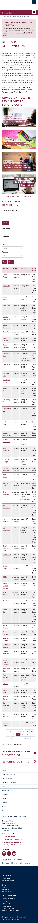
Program (5, 236)
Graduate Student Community (14, 842)
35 (23, 735)
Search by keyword (9, 210)
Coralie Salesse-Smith (5, 548)
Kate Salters (7, 601)
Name (5, 268)
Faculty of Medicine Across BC (12, 910)
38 (12, 738)
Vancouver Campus (8, 898)
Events (4, 885)
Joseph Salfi (7, 555)
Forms (4, 798)
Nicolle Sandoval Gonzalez (6, 662)
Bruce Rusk (6, 332)
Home (4, 770)
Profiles (21, 863)
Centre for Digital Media (9, 908)
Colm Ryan (6, 364)
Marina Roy (6, 286)
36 (28, 735)
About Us (5, 807)
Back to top (6, 863)
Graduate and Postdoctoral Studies (19, 817)
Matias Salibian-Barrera (5, 586)
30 (28, 731)
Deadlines (5, 794)
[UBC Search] (34, 2)
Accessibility (15, 919)
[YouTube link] (14, 853)
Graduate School (6, 16)
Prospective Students (16, 16)
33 (13, 735)
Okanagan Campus (8, 901)
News (4, 883)
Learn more (26, 70)
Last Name (6, 228)
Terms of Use (21, 917)
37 (33, 735)
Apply (4, 811)
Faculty (25, 268)
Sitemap (14, 863)
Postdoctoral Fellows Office (13, 839)
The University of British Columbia (14, 4)
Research (28, 863)
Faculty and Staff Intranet (12, 845)
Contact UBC (6, 878)
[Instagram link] (4, 853)
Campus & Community (9, 782)
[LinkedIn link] (9, 853)
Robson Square (7, 906)
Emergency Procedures (8, 917)
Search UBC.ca (7, 891)
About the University (8, 881)
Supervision (5, 790)
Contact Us (5, 830)
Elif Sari (5, 684)
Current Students (7, 778)
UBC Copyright (6, 919)
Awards (4, 786)
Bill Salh (5, 577)
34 (18, 735)
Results (5, 252)
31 (32, 731)
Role (3, 245)
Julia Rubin (6, 305)
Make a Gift (5, 889)
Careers (4, 887)
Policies (4, 802)
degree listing (6, 87)
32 (8, 735)
